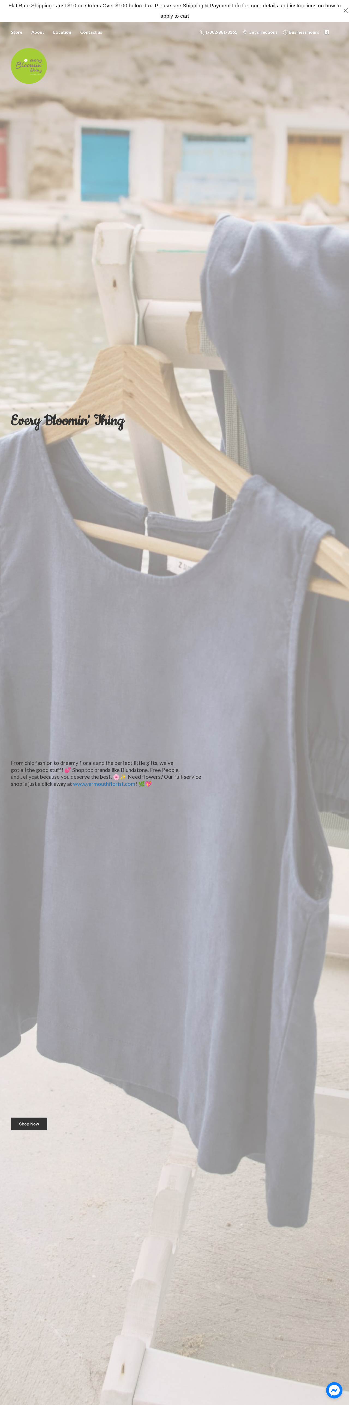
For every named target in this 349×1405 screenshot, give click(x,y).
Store (16, 32)
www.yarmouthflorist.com (104, 783)
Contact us (91, 32)
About (37, 32)
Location (62, 32)
